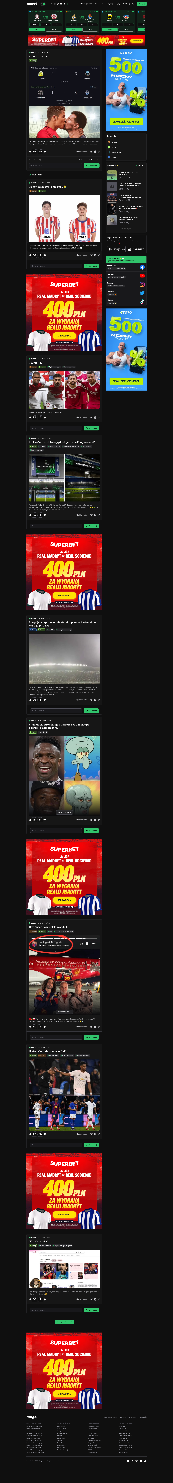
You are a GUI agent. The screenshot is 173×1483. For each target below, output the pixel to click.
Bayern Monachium (125, 1443)
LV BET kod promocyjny (34, 1438)
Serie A (59, 1440)
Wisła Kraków (92, 1429)
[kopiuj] (99, 151)
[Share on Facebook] (95, 151)
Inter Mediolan (123, 1452)
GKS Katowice (93, 1450)
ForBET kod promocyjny (34, 1450)
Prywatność (143, 1417)
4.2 (118, 25)
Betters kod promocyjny (34, 1445)
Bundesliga (61, 1438)
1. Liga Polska (61, 1429)
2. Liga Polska (61, 1431)
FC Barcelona (123, 1440)
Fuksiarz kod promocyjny (34, 1436)
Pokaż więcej (126, 229)
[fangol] (32, 1417)
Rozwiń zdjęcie (63, 812)
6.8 (129, 25)
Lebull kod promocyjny (33, 1429)
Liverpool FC (123, 1431)
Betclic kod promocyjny (34, 1447)
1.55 (34, 25)
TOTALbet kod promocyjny (35, 1452)
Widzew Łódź (92, 1445)
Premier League (62, 1433)
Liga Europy (61, 1447)
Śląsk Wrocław (93, 1436)
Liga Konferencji (62, 1450)
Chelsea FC (122, 1429)
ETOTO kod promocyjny (34, 1426)
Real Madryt (123, 1438)
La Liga (59, 1436)
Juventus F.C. (123, 1450)
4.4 (46, 25)
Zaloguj (142, 4)
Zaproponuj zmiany (110, 1417)
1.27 (71, 25)
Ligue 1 (59, 1443)
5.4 (57, 25)
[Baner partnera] (86, 40)
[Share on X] (91, 151)
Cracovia (91, 1438)
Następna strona (63, 1322)
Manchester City (124, 1433)
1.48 (107, 25)
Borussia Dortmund (125, 1445)
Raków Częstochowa (95, 1447)
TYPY (54, 30)
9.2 (93, 25)
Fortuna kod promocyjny (34, 1440)
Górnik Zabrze (92, 1433)
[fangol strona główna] (31, 4)
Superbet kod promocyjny (35, 1433)
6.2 (82, 25)
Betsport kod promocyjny (34, 1431)
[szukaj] (133, 4)
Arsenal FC (122, 1426)
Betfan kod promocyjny (34, 1443)
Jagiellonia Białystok (95, 1440)
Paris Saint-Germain (125, 1447)
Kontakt (123, 1417)
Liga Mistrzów (61, 1445)
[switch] (43, 4)
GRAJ (37, 29)
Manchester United (125, 1436)
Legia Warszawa (93, 1426)
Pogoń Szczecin (93, 1443)
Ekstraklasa (61, 1426)
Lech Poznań (92, 1431)
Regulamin (132, 1417)
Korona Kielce (92, 1452)
